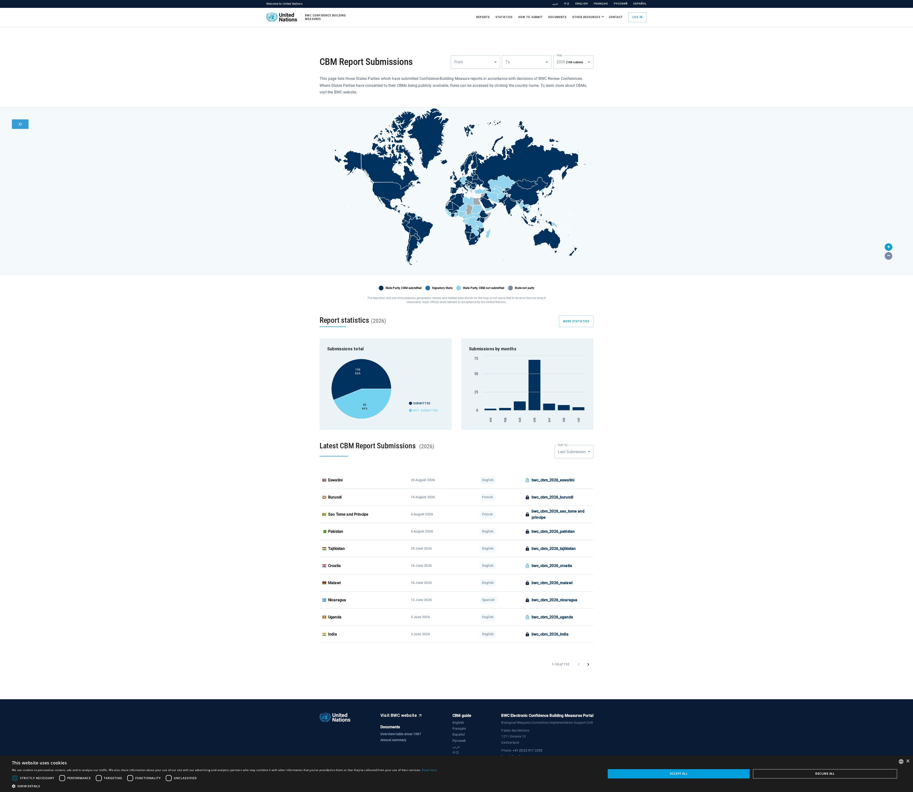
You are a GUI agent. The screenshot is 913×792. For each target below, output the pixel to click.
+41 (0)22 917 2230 (528, 750)
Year (559, 55)
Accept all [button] (679, 774)
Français (601, 3)
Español (640, 3)
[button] (888, 247)
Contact (616, 17)
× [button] (907, 761)
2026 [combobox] (574, 62)
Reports (483, 17)
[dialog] (456, 774)
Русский (621, 3)
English (581, 3)
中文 (567, 3)
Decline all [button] (825, 774)
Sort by (563, 445)
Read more (429, 770)
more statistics (576, 321)
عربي (555, 3)
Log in (637, 17)
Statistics (504, 17)
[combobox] (475, 62)
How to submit (530, 17)
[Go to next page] (588, 664)
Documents (557, 17)
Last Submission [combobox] (572, 452)
